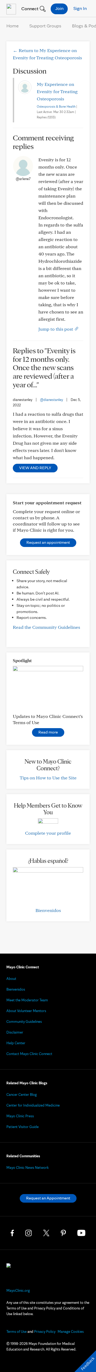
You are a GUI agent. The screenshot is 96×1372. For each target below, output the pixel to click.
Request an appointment (48, 542)
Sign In (80, 8)
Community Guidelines (24, 1021)
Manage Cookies (71, 1331)
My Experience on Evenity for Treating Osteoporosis (57, 91)
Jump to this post (56, 329)
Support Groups (45, 25)
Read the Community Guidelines (46, 627)
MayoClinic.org (18, 1290)
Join (59, 8)
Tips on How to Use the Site (48, 777)
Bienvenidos (48, 910)
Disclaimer (14, 1032)
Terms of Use (16, 1331)
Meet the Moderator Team (27, 1000)
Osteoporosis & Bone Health (56, 106)
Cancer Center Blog (21, 1094)
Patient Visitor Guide (22, 1127)
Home (12, 25)
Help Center (15, 1043)
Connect (29, 8)
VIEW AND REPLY (35, 467)
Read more (48, 732)
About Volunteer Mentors (26, 1011)
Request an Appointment (48, 1197)
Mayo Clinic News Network (27, 1167)
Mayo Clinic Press (20, 1116)
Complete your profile (48, 833)
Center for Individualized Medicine (33, 1105)
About (11, 978)
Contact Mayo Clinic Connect (29, 1054)
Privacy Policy (44, 1331)
